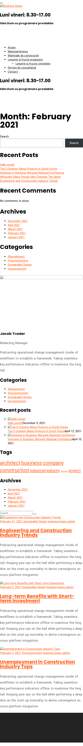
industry (53, 470)
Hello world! (7, 165)
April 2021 (14, 225)
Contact (13, 72)
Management (16, 257)
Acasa (11, 48)
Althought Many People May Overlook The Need (30, 177)
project (75, 470)
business (31, 463)
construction (14, 470)
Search (4, 137)
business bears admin (61, 522)
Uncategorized (17, 269)
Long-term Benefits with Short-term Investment (37, 598)
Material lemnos (18, 52)
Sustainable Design (20, 265)
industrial (38, 470)
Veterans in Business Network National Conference (32, 173)
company (53, 463)
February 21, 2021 (11, 522)
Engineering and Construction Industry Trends (29, 181)
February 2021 (17, 233)
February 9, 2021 (11, 587)
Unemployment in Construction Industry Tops (37, 664)
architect (10, 463)
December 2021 (18, 221)
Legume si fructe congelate (32, 64)
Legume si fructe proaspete (25, 60)
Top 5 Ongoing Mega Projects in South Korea (28, 169)
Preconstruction (18, 261)
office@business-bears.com (21, 40)
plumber (64, 471)
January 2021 (16, 237)
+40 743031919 (16, 31)
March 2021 (15, 229)
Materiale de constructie (23, 56)
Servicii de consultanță (22, 68)
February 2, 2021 (11, 653)
